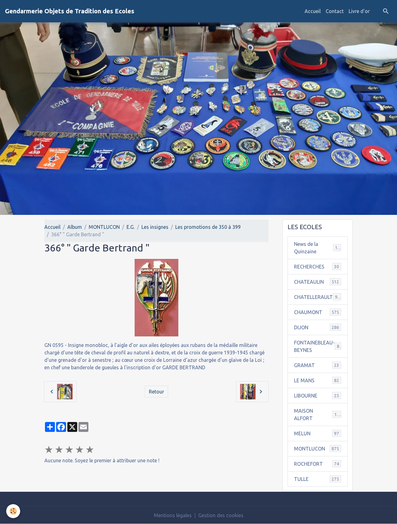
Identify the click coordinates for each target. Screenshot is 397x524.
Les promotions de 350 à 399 (208, 227)
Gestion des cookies (220, 515)
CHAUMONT (316, 312)
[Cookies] (13, 511)
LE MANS (316, 380)
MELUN (316, 433)
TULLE (316, 479)
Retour (156, 391)
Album (74, 227)
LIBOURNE (316, 395)
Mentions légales (173, 515)
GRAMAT (316, 365)
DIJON (316, 327)
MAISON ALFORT (316, 414)
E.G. (131, 227)
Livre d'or (359, 11)
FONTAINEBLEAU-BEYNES (318, 346)
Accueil (313, 11)
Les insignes (154, 227)
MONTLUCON (104, 227)
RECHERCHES (316, 266)
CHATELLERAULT (317, 297)
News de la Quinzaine (317, 247)
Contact (335, 11)
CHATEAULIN (316, 282)
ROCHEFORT (316, 464)
